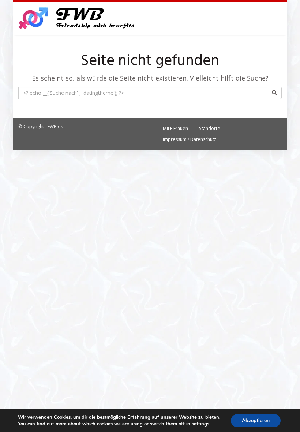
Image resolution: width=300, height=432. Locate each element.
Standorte (209, 128)
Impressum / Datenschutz (189, 139)
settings (200, 424)
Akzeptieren (256, 420)
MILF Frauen (175, 128)
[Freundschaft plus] (78, 18)
